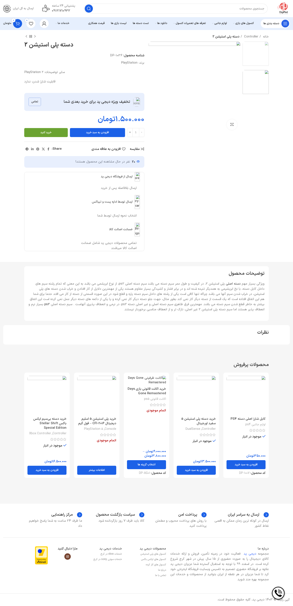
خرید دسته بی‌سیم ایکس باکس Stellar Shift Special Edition (49, 423)
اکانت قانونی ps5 (155, 399)
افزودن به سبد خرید (97, 132)
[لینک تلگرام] (27, 149)
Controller (250, 36)
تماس (34, 102)
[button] (246, 464)
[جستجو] (89, 8)
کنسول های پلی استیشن (153, 554)
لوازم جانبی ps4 (255, 424)
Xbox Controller (40, 433)
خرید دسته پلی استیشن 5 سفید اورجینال (198, 421)
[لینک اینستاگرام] (67, 556)
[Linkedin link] (32, 149)
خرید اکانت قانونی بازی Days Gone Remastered (147, 391)
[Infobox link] (248, 514)
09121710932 (61, 10)
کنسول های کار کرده (156, 565)
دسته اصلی (233, 283)
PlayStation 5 (93, 429)
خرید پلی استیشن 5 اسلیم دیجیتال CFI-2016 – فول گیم (97, 421)
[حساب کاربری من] (44, 23)
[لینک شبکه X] (43, 149)
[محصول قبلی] (35, 36)
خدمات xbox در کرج (111, 554)
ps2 (47, 304)
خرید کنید (45, 132)
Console (110, 429)
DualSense (193, 429)
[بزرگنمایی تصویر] (232, 124)
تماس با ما (160, 575)
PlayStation (129, 62)
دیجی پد (250, 553)
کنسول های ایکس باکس (153, 559)
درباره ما (162, 570)
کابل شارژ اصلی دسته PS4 (248, 418)
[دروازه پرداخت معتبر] (41, 555)
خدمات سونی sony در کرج (108, 559)
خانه (265, 36)
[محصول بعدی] (26, 36)
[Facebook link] (48, 149)
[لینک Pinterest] (38, 149)
